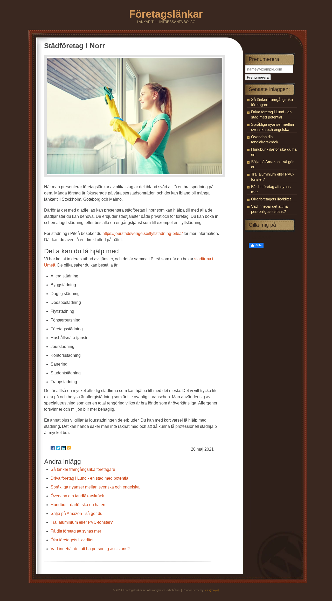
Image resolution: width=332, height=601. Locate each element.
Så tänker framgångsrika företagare (83, 469)
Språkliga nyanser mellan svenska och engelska (95, 487)
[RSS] (69, 448)
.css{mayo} (211, 590)
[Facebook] (53, 448)
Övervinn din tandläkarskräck (77, 496)
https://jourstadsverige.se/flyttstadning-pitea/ (142, 233)
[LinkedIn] (63, 448)
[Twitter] (58, 448)
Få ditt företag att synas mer (76, 531)
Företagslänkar (166, 14)
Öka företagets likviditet (72, 540)
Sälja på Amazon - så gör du (76, 513)
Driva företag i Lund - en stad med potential (90, 478)
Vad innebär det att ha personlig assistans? (90, 549)
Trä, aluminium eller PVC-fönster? (82, 522)
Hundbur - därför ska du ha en (78, 504)
